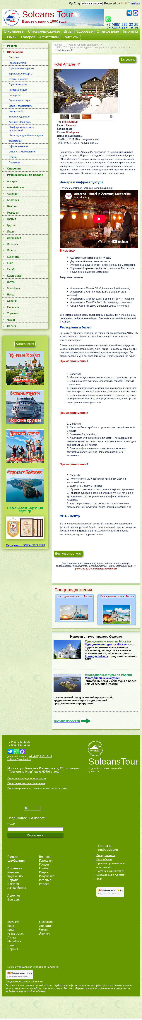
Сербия (12, 300)
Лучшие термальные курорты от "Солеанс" (33, 966)
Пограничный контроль (110, 870)
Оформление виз (18, 146)
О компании (14, 31)
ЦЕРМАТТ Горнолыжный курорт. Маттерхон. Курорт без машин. (91, 47)
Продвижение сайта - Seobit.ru (24, 981)
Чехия (11, 319)
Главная (57, 44)
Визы (68, 31)
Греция (11, 218)
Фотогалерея (25, 343)
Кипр (10, 263)
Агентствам (49, 37)
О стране (14, 57)
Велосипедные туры (20, 100)
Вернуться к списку (68, 553)
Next (111, 116)
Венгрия (12, 206)
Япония (11, 326)
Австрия (12, 181)
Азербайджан (15, 187)
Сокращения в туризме (110, 874)
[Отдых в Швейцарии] (25, 502)
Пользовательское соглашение (26, 783)
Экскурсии (14, 95)
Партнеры (14, 162)
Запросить (127, 59)
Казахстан (13, 256)
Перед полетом (105, 855)
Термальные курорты (20, 73)
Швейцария (72, 132)
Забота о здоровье (19, 116)
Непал (11, 294)
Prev (62, 116)
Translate (134, 3)
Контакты (70, 37)
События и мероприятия (22, 151)
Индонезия (14, 237)
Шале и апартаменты (20, 105)
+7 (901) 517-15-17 (18, 744)
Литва (11, 281)
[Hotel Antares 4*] (86, 91)
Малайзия (13, 288)
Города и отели (17, 63)
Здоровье (84, 31)
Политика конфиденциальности (26, 778)
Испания (12, 244)
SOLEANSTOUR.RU (32, 545)
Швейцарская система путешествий (21, 129)
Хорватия (13, 313)
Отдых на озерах (18, 79)
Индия (11, 231)
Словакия (13, 307)
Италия (11, 250)
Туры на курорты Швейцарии (83, 44)
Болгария (13, 200)
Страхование (108, 31)
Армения (12, 193)
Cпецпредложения (44, 31)
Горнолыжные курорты (21, 68)
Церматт (71, 125)
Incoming (130, 31)
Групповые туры (18, 84)
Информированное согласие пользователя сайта (37, 788)
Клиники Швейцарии (20, 122)
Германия (13, 212)
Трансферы (15, 140)
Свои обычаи (104, 859)
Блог (99, 878)
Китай (10, 269)
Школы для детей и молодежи (26, 135)
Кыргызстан (14, 275)
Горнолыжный (70, 121)
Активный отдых (18, 89)
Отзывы (10, 37)
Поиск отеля (16, 111)
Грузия (11, 225)
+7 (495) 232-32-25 (122, 24)
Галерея (28, 37)
